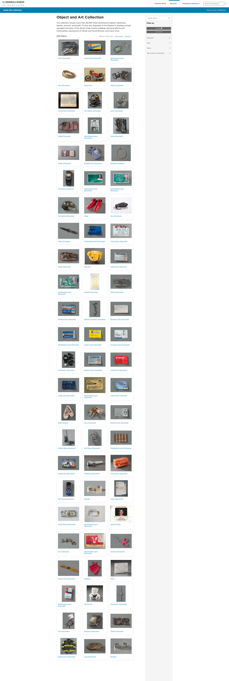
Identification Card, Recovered (117, 59)
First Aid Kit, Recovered (118, 473)
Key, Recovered (115, 216)
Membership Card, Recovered (94, 241)
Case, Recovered (90, 657)
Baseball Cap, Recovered (93, 163)
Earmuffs (87, 267)
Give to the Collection (216, 10)
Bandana (87, 579)
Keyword (150, 38)
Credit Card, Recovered (118, 267)
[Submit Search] (226, 3)
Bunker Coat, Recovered (66, 657)
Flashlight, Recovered (91, 473)
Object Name (119, 36)
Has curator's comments (155, 53)
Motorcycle (88, 85)
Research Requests (191, 3)
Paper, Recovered (116, 499)
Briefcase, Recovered (91, 631)
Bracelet (87, 499)
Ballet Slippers (63, 423)
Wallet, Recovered (116, 85)
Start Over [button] (159, 32)
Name (149, 48)
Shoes (86, 216)
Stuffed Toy (88, 604)
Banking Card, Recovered (67, 319)
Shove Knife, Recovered (66, 579)
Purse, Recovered (64, 58)
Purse (112, 579)
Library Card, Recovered (92, 345)
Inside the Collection (12, 10)
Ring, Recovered (64, 85)
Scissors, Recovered (117, 551)
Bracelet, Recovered (117, 163)
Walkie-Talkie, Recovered (66, 448)
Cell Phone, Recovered (66, 189)
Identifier (127, 36)
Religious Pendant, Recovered (94, 319)
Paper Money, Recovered (66, 524)
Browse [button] (173, 3)
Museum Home (160, 3)
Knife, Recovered (64, 241)
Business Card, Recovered (119, 319)
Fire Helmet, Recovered (92, 111)
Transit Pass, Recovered (92, 58)
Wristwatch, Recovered (66, 370)
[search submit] (169, 18)
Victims (158, 28)
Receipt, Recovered (91, 292)
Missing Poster (115, 524)
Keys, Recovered (90, 423)
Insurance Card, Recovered (119, 345)
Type (148, 43)
